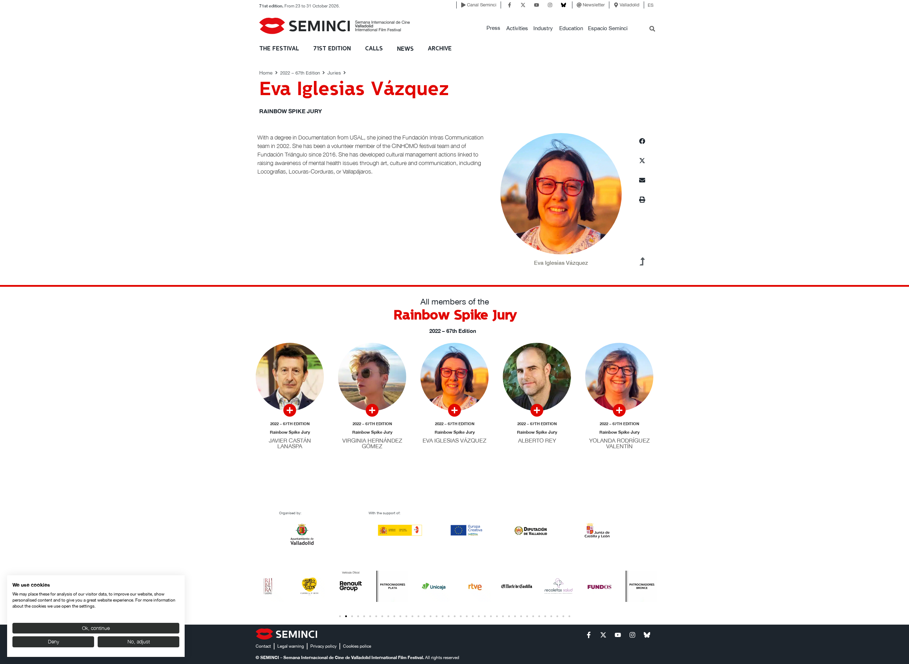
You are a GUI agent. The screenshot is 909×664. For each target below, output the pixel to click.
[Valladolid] (616, 4)
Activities (517, 28)
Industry (543, 28)
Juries (334, 73)
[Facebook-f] (510, 5)
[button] (493, 28)
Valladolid (629, 4)
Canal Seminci (481, 4)
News (405, 49)
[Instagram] (550, 5)
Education (571, 28)
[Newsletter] (579, 4)
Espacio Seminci (607, 28)
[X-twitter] (523, 5)
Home (266, 73)
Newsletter (594, 4)
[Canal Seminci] (463, 4)
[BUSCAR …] (652, 29)
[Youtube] (536, 5)
